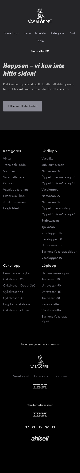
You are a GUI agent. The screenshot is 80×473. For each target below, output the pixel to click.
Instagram (60, 376)
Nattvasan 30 (51, 171)
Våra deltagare (13, 177)
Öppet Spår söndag (56, 208)
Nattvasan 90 (51, 196)
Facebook (41, 376)
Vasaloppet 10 (52, 258)
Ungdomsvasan (52, 245)
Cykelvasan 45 (13, 291)
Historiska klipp (14, 196)
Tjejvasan (48, 227)
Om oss (8, 183)
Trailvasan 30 (51, 298)
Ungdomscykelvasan (17, 304)
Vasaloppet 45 (52, 233)
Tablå (40, 41)
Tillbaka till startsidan (22, 106)
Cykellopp (12, 265)
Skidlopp (49, 151)
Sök (73, 33)
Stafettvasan (50, 220)
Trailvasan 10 (51, 279)
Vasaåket (48, 158)
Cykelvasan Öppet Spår (20, 285)
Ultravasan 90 (51, 285)
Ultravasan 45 (51, 291)
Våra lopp (11, 33)
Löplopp (49, 265)
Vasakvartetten (52, 310)
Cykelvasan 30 (13, 298)
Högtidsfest (11, 208)
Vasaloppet (50, 189)
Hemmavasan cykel (16, 273)
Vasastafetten (51, 304)
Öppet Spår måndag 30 (58, 177)
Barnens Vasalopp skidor (59, 251)
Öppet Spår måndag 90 (58, 214)
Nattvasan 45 (51, 202)
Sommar (9, 171)
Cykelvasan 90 (13, 279)
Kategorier (58, 33)
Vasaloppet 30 (52, 239)
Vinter (7, 158)
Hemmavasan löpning (57, 273)
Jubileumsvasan (14, 202)
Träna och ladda (34, 33)
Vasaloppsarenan (15, 189)
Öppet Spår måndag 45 (58, 183)
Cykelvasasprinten (16, 310)
